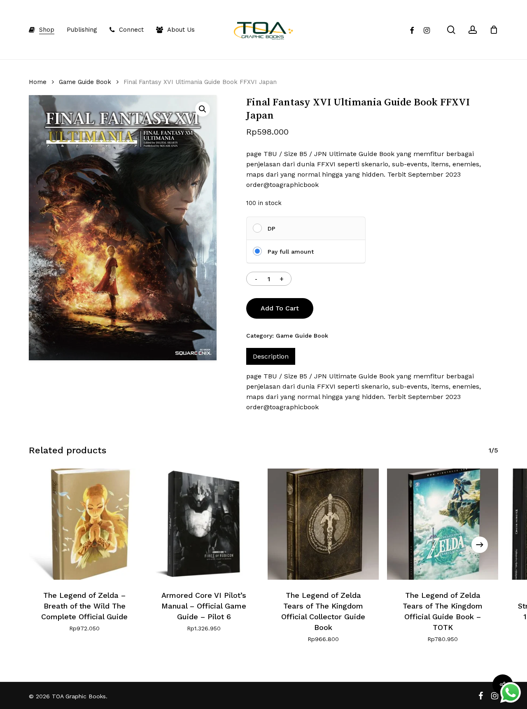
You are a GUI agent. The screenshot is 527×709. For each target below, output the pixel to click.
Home (38, 82)
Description (271, 356)
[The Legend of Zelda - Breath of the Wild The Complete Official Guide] (84, 524)
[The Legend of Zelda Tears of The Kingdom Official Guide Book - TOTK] (442, 524)
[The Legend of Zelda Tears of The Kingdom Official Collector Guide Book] (323, 524)
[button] (202, 109)
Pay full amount (291, 251)
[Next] (479, 544)
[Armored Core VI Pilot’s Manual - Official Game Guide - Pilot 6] (203, 524)
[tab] (270, 356)
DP (271, 228)
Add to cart (280, 308)
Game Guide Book (85, 82)
